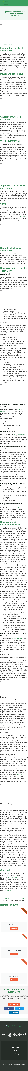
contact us (8, 890)
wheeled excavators (20, 216)
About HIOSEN (14, 1048)
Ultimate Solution (14, 1051)
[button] (19, 3)
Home (14, 1045)
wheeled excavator (19, 434)
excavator (20, 774)
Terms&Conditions (14, 1057)
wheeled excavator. (6, 724)
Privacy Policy (14, 1054)
